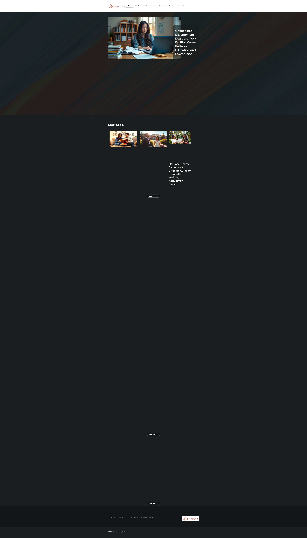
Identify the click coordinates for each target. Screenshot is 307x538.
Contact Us (180, 6)
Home (130, 6)
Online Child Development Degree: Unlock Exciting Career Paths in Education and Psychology (185, 42)
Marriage (153, 6)
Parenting (162, 6)
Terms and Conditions (148, 517)
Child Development (141, 6)
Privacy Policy (133, 517)
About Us (171, 6)
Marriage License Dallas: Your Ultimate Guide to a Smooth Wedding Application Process (180, 174)
